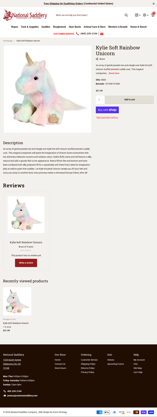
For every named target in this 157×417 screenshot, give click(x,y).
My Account (139, 360)
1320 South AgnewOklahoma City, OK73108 (12, 364)
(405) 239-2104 (88, 33)
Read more (114, 73)
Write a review (26, 263)
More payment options (107, 117)
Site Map (138, 368)
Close (153, 3)
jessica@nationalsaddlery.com (22, 395)
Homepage (8, 41)
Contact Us (60, 364)
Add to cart (129, 99)
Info (109, 354)
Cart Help (138, 372)
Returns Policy (88, 368)
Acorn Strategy (60, 412)
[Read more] (138, 15)
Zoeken (126, 15)
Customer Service (89, 360)
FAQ (136, 364)
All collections (14, 28)
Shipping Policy (88, 364)
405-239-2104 (14, 391)
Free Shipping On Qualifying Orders (63, 3)
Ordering (86, 354)
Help (136, 354)
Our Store (60, 354)
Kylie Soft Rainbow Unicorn (16, 323)
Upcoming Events (115, 364)
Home (57, 360)
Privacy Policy (87, 372)
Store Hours (60, 368)
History (110, 360)
